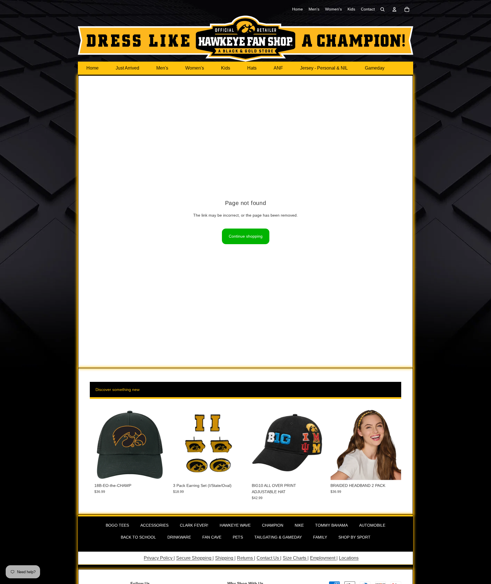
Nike (299, 525)
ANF (278, 68)
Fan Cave (211, 537)
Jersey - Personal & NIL (324, 68)
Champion (272, 525)
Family (320, 537)
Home (92, 68)
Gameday (374, 68)
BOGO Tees (117, 525)
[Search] (382, 9)
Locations (349, 558)
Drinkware (179, 537)
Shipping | (225, 558)
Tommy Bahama (331, 525)
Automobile (372, 525)
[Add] (156, 471)
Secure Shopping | (195, 558)
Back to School (138, 537)
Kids (225, 68)
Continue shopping (246, 236)
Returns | (246, 558)
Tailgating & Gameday (278, 537)
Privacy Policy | (159, 558)
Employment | (324, 558)
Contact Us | (269, 558)
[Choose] (314, 471)
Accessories (154, 525)
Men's (162, 68)
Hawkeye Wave (235, 525)
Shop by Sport (354, 537)
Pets (238, 537)
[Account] (394, 9)
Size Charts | (296, 558)
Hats (252, 68)
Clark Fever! (194, 525)
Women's (194, 68)
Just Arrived (127, 68)
